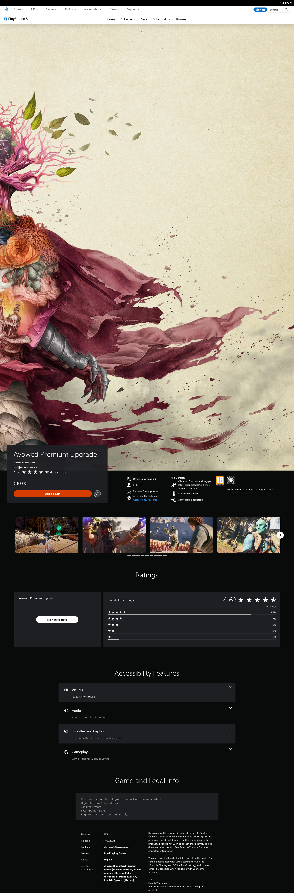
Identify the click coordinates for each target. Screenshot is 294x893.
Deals (144, 19)
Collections (128, 19)
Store (17, 9)
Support (132, 9)
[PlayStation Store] (19, 18)
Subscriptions (162, 19)
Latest (111, 19)
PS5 (33, 9)
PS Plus (69, 9)
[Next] (280, 535)
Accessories (91, 9)
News (113, 9)
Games (50, 9)
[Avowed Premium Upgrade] (46, 535)
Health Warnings (157, 882)
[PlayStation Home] (6, 9)
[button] (145, 500)
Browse (181, 19)
